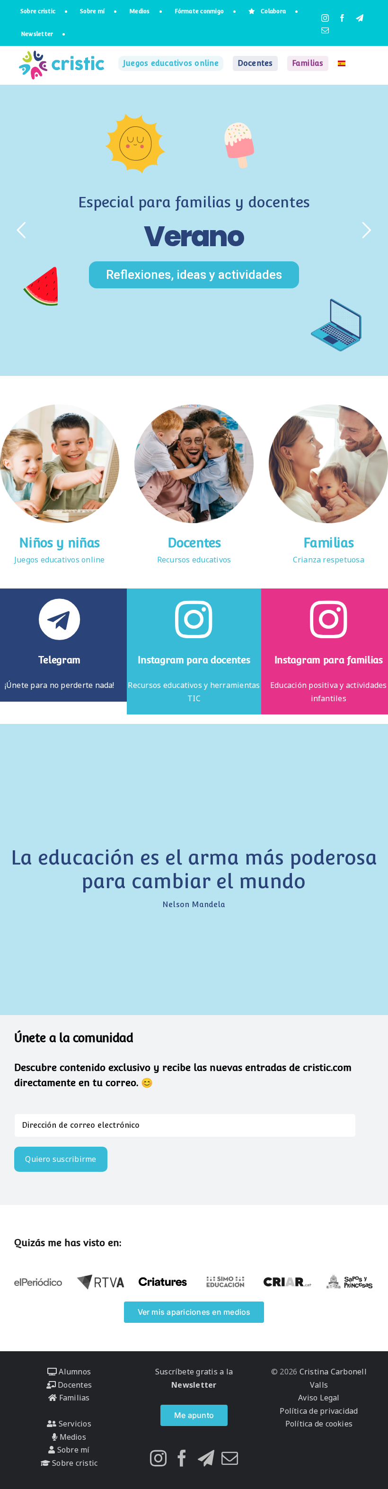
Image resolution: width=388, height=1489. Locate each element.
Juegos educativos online (59, 559)
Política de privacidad (319, 1411)
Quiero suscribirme (60, 1159)
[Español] (341, 63)
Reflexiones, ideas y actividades (194, 274)
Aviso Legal (319, 1397)
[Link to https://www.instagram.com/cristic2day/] (328, 619)
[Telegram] (206, 1458)
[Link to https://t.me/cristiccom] (59, 619)
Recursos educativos (194, 559)
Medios (71, 1437)
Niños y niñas (59, 542)
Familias (328, 542)
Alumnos (74, 1371)
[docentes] (194, 408)
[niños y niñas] (59, 408)
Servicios (73, 1423)
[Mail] (229, 1458)
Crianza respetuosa (328, 559)
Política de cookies (319, 1423)
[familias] (328, 408)
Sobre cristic (73, 1463)
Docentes (194, 542)
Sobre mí (72, 1449)
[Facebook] (182, 1458)
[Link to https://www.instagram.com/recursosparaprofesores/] (193, 619)
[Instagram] (158, 1458)
